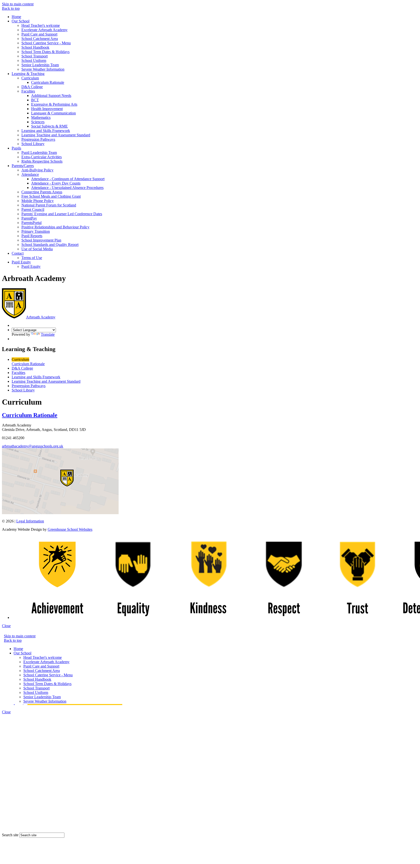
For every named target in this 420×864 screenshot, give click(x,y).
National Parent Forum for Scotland (48, 205)
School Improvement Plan (41, 240)
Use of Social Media (37, 249)
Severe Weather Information (42, 69)
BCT (35, 100)
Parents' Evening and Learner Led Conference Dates (61, 214)
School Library (32, 144)
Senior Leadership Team (40, 65)
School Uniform (33, 60)
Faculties (28, 91)
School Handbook (35, 47)
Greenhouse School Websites (70, 529)
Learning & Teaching (28, 74)
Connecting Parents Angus (41, 192)
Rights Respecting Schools (41, 161)
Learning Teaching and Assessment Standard (55, 135)
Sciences (37, 122)
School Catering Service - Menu (46, 43)
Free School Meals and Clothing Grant (51, 196)
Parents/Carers (23, 166)
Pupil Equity (21, 262)
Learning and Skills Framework (45, 131)
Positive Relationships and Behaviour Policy (55, 227)
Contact (18, 253)
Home (16, 17)
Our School (20, 21)
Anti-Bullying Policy (37, 170)
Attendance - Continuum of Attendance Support (68, 179)
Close (6, 626)
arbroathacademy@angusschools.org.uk (32, 446)
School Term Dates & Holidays (45, 52)
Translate (48, 334)
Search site (10, 835)
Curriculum (30, 78)
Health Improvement (47, 109)
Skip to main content (18, 4)
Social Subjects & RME (49, 126)
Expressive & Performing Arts (54, 104)
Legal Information (30, 521)
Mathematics (41, 117)
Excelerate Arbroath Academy (44, 30)
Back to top (11, 8)
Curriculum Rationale (47, 82)
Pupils (16, 148)
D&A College (32, 87)
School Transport (34, 56)
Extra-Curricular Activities (41, 157)
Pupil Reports (31, 236)
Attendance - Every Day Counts (55, 183)
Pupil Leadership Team (39, 152)
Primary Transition (35, 231)
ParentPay (29, 218)
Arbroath (40, 317)
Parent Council (32, 209)
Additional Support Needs (51, 95)
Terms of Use (31, 258)
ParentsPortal (31, 223)
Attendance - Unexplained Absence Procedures (67, 188)
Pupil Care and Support (39, 34)
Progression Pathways (38, 139)
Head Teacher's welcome (40, 25)
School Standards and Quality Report (50, 244)
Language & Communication (53, 113)
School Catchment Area (39, 39)
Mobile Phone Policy (37, 201)
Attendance (30, 174)
